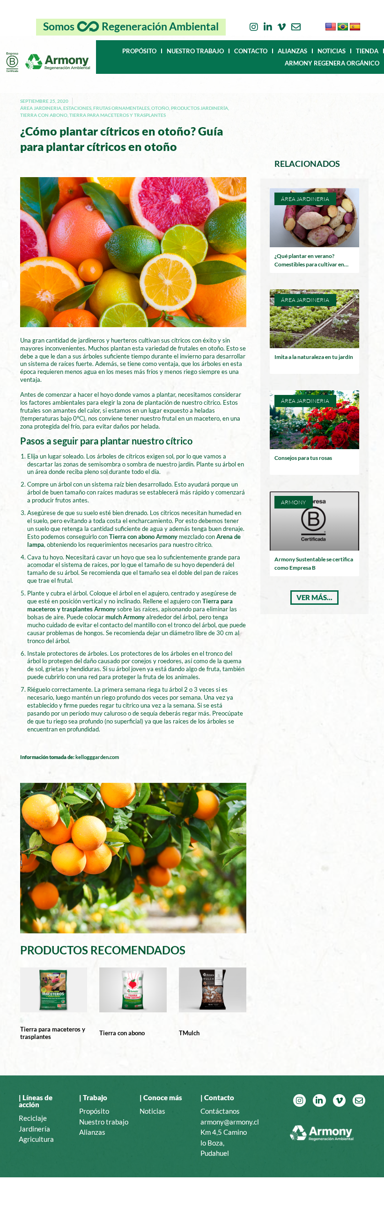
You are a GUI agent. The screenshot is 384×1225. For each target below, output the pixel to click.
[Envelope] (296, 27)
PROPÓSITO (139, 51)
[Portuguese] (342, 27)
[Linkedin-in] (268, 27)
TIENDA (367, 51)
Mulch (191, 1033)
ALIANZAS (292, 51)
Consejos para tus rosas (303, 457)
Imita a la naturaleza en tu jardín (313, 356)
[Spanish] (355, 27)
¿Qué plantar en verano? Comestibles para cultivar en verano (309, 264)
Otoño (160, 108)
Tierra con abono (43, 115)
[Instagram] (253, 27)
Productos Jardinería (199, 108)
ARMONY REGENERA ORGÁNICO (332, 63)
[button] (314, 597)
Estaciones (77, 108)
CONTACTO (250, 51)
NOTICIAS (332, 51)
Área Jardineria (40, 108)
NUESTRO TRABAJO (195, 51)
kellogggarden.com (97, 757)
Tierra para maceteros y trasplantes (117, 115)
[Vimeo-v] (282, 27)
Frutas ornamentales (121, 108)
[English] (330, 27)
